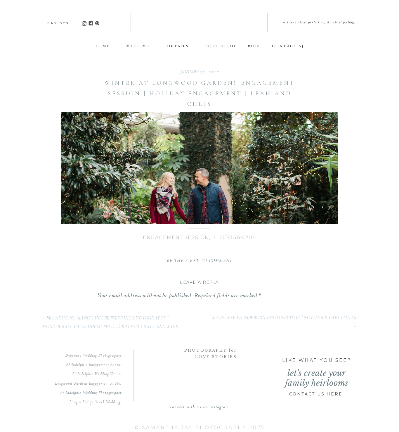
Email (106, 411)
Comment (110, 308)
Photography (234, 237)
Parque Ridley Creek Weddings (95, 402)
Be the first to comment (200, 261)
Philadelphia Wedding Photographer (91, 392)
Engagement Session (176, 237)
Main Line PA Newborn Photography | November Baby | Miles (284, 317)
